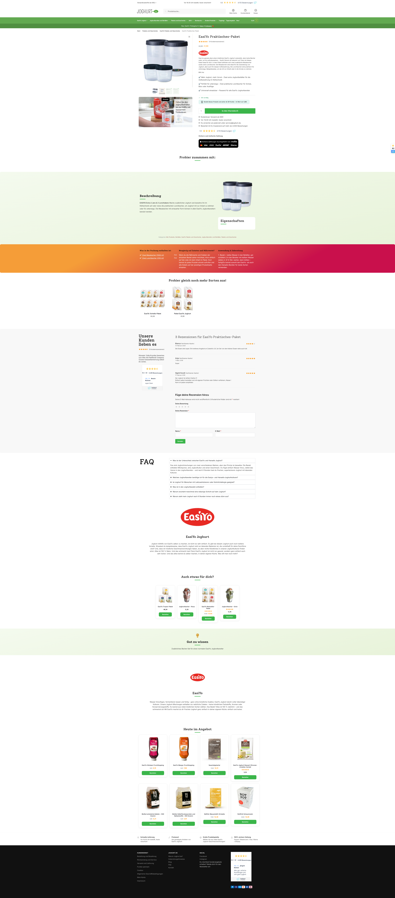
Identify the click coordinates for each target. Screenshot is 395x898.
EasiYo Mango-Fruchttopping (183, 765)
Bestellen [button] (152, 320)
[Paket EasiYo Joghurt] (182, 298)
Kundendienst (245, 13)
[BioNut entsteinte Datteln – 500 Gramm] (153, 797)
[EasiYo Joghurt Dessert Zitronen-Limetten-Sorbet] (245, 749)
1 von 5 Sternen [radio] (176, 407)
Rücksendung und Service (147, 860)
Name (178, 431)
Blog (170, 862)
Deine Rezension (182, 411)
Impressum (141, 881)
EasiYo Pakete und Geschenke (170, 31)
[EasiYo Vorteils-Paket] (152, 298)
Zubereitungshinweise (176, 859)
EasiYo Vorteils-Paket (152, 314)
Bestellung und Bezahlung (146, 856)
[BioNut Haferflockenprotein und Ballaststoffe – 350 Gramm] (183, 797)
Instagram (203, 859)
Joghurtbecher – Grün (230, 606)
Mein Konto (233, 13)
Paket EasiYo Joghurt (182, 314)
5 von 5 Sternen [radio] (188, 407)
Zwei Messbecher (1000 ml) (153, 255)
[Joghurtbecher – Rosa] (187, 595)
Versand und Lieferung (145, 863)
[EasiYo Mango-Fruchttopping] (183, 749)
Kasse (256, 13)
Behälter (178, 237)
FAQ (169, 865)
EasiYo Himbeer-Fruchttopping (153, 765)
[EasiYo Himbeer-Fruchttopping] (153, 749)
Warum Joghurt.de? (175, 856)
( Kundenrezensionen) (216, 41)
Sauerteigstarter (214, 765)
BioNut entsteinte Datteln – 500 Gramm (153, 815)
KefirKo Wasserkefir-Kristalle (214, 814)
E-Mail (218, 431)
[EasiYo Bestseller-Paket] (208, 595)
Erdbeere (208, 26)
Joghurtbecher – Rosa (187, 606)
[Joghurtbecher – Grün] (230, 595)
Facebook (203, 856)
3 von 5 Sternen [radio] (182, 407)
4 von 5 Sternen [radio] (185, 407)
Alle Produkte (170, 237)
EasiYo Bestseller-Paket (208, 607)
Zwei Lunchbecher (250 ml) (153, 258)
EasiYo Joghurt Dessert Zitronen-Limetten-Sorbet (245, 766)
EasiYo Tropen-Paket (165, 606)
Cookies (140, 870)
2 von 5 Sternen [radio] (179, 407)
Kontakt (171, 868)
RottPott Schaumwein (245, 814)
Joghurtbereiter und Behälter (211, 237)
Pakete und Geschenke (150, 31)
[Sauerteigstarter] (214, 749)
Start (138, 31)
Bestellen (245, 777)
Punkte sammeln (143, 867)
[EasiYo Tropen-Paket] (165, 595)
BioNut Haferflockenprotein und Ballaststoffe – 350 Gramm (183, 815)
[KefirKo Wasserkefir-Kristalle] (214, 797)
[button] (254, 20)
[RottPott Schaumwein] (245, 797)
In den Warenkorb (230, 111)
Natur (202, 26)
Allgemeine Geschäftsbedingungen (150, 874)
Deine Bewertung (181, 404)
